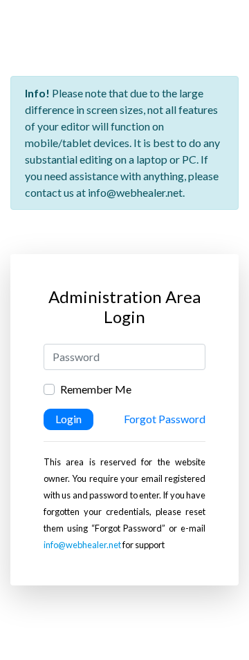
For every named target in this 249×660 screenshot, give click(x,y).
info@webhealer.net (82, 544)
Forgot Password (164, 418)
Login (68, 418)
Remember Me (95, 389)
